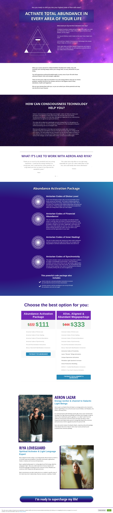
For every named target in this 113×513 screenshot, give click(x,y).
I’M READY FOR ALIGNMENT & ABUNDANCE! (73, 377)
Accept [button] (109, 510)
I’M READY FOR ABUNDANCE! (38, 354)
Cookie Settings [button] (102, 510)
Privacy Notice (22, 511)
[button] (21, 167)
